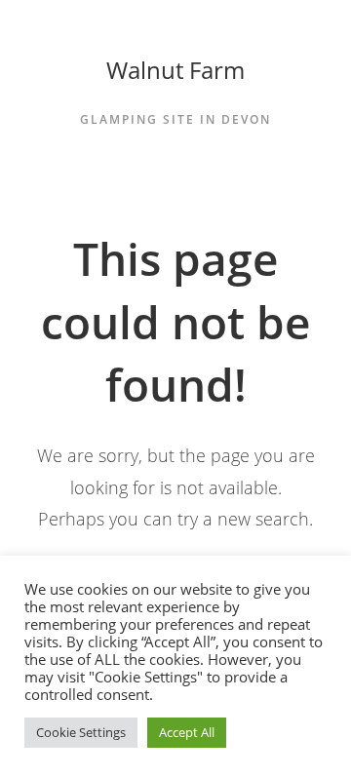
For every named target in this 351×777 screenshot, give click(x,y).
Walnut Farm (175, 70)
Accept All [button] (186, 732)
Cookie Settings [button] (81, 732)
